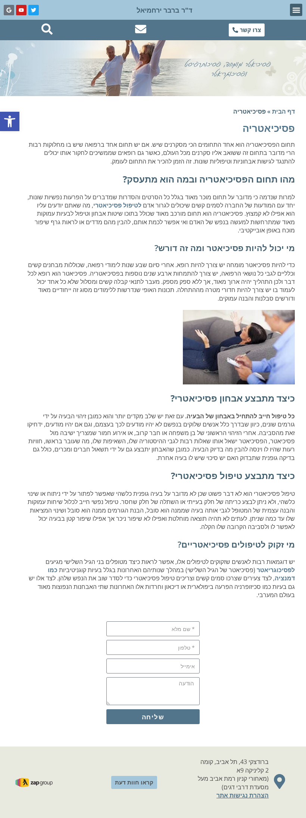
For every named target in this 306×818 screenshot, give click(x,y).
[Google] (9, 10)
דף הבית (283, 111)
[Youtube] (21, 10)
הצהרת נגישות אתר (242, 795)
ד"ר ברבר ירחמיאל (164, 10)
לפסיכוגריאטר (276, 570)
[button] (296, 10)
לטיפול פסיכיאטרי (117, 205)
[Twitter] (33, 10)
